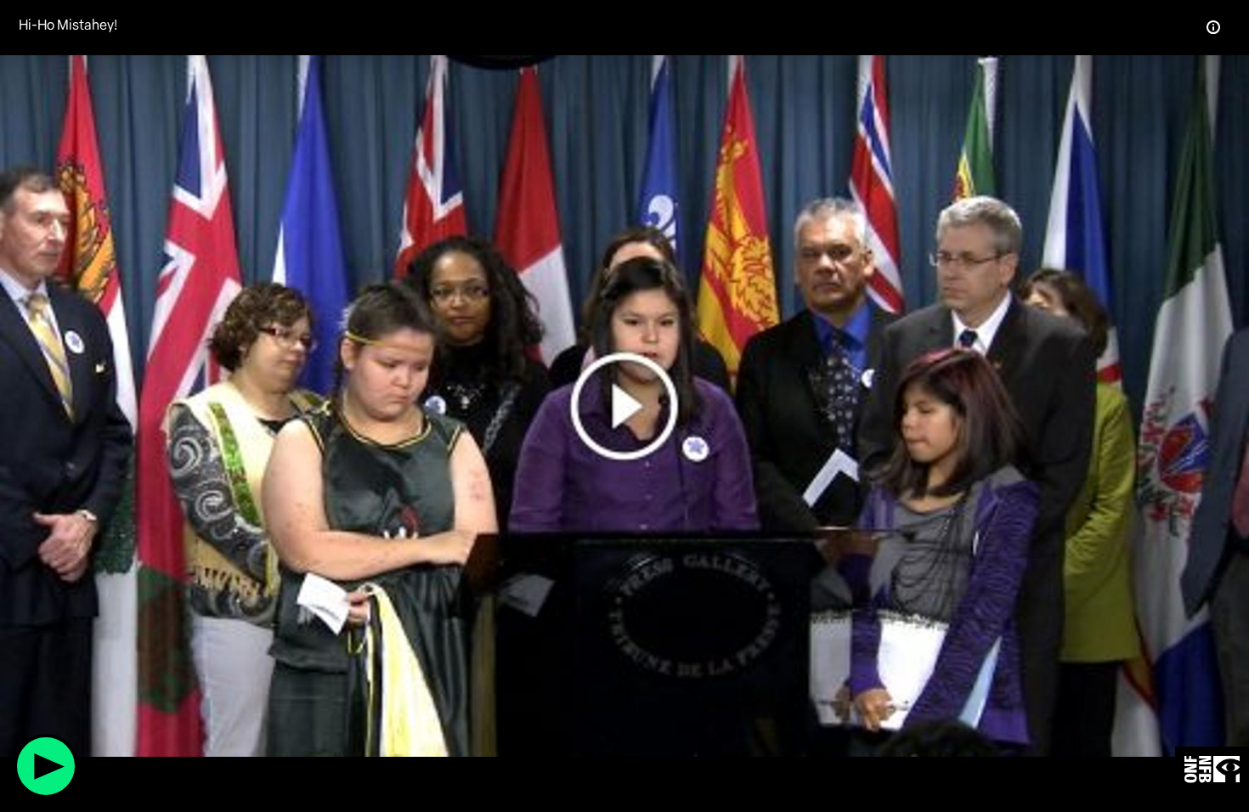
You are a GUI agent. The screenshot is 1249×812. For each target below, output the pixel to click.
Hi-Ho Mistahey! (68, 25)
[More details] (1213, 27)
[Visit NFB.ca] (1212, 770)
